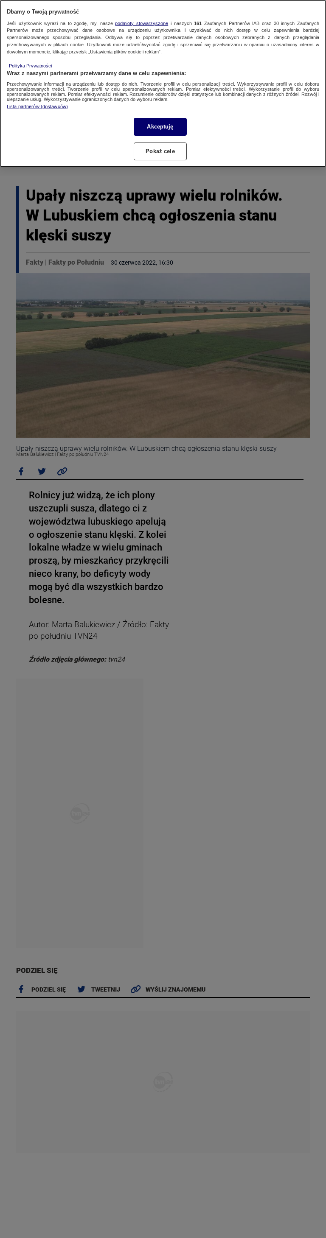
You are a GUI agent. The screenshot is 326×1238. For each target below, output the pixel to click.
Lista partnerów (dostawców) (37, 106)
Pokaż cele (160, 151)
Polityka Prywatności (30, 65)
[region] (163, 83)
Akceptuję (160, 126)
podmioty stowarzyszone (141, 23)
